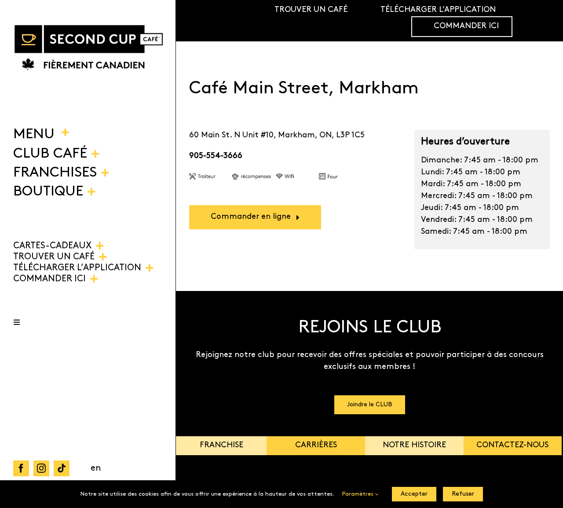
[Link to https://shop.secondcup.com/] (543, 21)
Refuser (463, 494)
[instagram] (41, 468)
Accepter (414, 494)
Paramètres (358, 494)
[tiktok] (61, 468)
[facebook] (21, 468)
